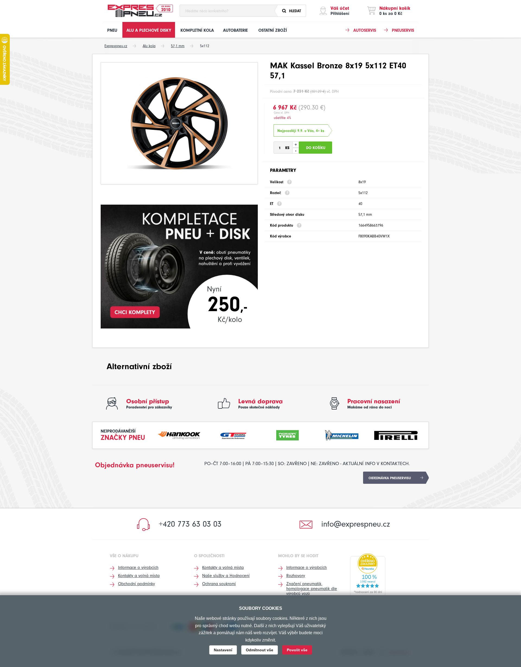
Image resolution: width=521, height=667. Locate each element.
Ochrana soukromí (219, 583)
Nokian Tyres (287, 434)
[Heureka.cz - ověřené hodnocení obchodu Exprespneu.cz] (367, 574)
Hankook (179, 434)
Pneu (112, 30)
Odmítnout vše (259, 650)
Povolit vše (297, 650)
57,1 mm (178, 46)
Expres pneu (135, 11)
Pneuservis (403, 30)
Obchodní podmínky (136, 583)
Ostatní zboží (272, 30)
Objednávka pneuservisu (389, 478)
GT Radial (233, 434)
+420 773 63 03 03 (190, 524)
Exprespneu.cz (115, 46)
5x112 (204, 46)
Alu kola (149, 46)
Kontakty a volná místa (139, 575)
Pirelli (396, 434)
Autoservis (364, 30)
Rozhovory (295, 575)
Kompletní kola (197, 30)
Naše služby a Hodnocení (226, 575)
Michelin (342, 434)
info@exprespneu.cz (355, 524)
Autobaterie (235, 30)
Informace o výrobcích (138, 567)
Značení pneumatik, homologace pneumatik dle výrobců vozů (311, 588)
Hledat (295, 11)
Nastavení (223, 650)
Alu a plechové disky (148, 30)
